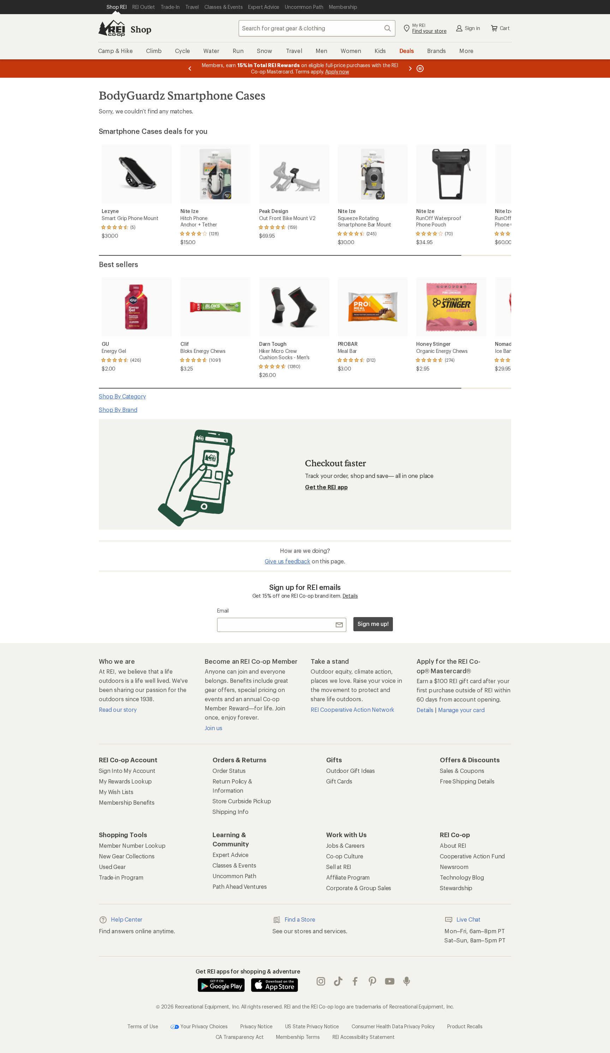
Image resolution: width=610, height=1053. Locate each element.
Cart (505, 28)
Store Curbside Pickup (242, 801)
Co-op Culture (344, 856)
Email (223, 611)
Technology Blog (462, 877)
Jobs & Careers (345, 845)
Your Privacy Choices (203, 1026)
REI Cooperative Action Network (352, 709)
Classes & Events (234, 865)
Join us (213, 727)
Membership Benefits (127, 802)
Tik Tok (338, 981)
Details (350, 596)
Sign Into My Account (127, 770)
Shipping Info (231, 811)
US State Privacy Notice (312, 1026)
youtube (390, 981)
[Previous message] (190, 68)
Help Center (126, 919)
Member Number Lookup (132, 845)
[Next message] (410, 68)
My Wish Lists (116, 791)
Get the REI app (326, 487)
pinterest (372, 981)
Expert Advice (231, 854)
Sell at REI (338, 866)
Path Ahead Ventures (240, 886)
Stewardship (456, 888)
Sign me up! (373, 623)
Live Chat (468, 919)
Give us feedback (287, 561)
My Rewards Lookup (125, 781)
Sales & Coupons (462, 770)
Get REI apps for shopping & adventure (248, 971)
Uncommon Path (234, 875)
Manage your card (461, 709)
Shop (141, 29)
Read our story (118, 709)
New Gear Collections (127, 856)
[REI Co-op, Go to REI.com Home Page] (111, 28)
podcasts (407, 981)
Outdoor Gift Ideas (350, 770)
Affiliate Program (348, 877)
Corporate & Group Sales (358, 888)
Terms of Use (142, 1026)
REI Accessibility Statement (364, 1037)
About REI (453, 845)
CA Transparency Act (240, 1037)
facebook (355, 981)
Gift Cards (339, 781)
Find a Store (300, 919)
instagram (321, 981)
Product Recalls (465, 1026)
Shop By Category (122, 396)
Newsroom (454, 866)
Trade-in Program (121, 877)
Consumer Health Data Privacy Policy (393, 1026)
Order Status (229, 770)
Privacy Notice (256, 1026)
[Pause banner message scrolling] (419, 68)
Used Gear (112, 866)
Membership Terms (297, 1037)
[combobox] (317, 28)
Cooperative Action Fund (472, 856)
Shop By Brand (118, 409)
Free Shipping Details (467, 781)
